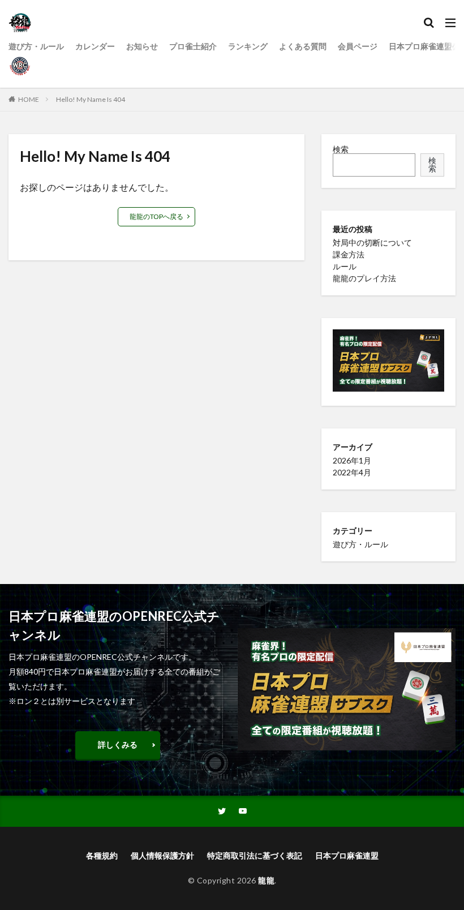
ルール (344, 266)
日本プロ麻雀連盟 (347, 855)
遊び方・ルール (36, 46)
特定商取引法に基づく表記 (254, 855)
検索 (341, 149)
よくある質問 (302, 46)
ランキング (248, 46)
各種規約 (102, 855)
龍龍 (266, 880)
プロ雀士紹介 (193, 46)
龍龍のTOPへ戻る (156, 216)
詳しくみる (118, 744)
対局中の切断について (372, 242)
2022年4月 (352, 472)
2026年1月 (352, 460)
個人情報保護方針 (162, 855)
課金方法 (348, 254)
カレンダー (95, 46)
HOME (28, 99)
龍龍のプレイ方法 (364, 278)
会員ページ (357, 46)
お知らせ (142, 46)
